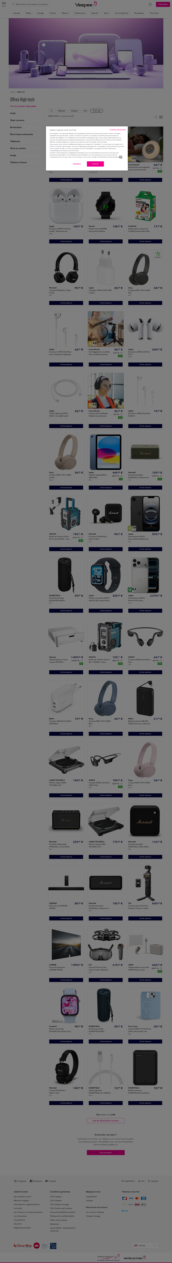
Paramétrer (77, 164)
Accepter (95, 164)
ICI (121, 157)
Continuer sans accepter (118, 129)
